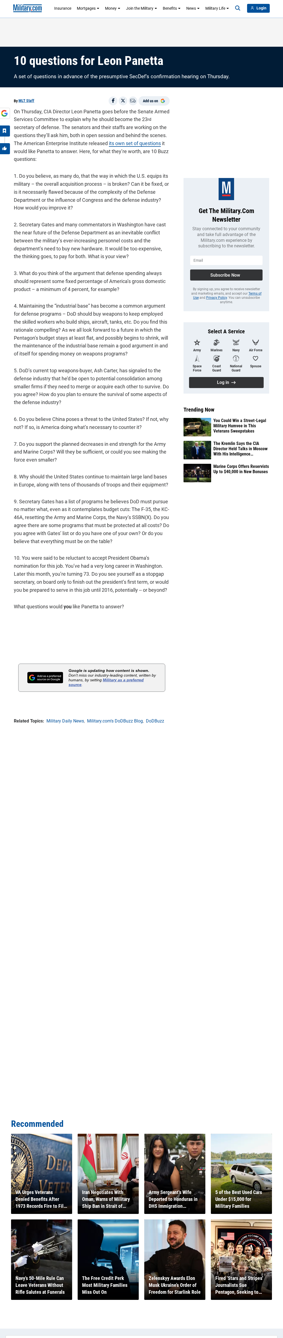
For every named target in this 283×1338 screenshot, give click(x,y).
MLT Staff (26, 100)
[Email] (133, 100)
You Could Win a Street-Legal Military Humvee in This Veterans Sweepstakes (239, 426)
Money (111, 8)
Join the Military (139, 8)
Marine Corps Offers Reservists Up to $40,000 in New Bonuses (241, 469)
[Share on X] (123, 100)
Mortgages (86, 8)
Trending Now (199, 409)
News (191, 8)
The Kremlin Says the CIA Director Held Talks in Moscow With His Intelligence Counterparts (240, 449)
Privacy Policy (216, 298)
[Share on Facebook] (113, 100)
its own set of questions (135, 143)
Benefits (170, 8)
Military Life (215, 8)
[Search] (238, 8)
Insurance (62, 8)
